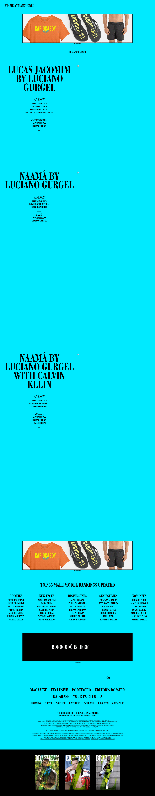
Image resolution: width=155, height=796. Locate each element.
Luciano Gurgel (39, 126)
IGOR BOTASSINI (16, 603)
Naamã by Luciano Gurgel (39, 180)
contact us (118, 703)
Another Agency (39, 106)
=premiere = (39, 123)
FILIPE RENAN (77, 613)
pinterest (74, 703)
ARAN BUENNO (77, 599)
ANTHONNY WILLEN (108, 603)
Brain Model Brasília (39, 204)
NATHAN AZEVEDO (46, 616)
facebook (89, 703)
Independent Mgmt (39, 109)
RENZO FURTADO (16, 606)
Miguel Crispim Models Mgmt (39, 112)
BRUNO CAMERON (77, 609)
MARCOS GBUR (16, 613)
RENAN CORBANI (78, 606)
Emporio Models (39, 207)
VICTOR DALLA (16, 619)
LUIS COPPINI (139, 606)
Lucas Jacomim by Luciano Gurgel (39, 78)
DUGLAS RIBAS (46, 613)
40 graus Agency (39, 103)
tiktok (49, 703)
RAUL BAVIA (108, 616)
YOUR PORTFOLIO (87, 696)
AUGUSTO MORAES (47, 599)
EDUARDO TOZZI (16, 599)
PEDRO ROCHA (16, 609)
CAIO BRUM (46, 603)
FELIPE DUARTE (77, 616)
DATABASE (61, 696)
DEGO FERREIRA (108, 613)
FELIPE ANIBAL (139, 619)
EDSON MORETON (15, 616)
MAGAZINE (38, 690)
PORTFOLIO (81, 690)
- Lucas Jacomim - (39, 120)
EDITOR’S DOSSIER (110, 690)
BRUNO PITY (108, 606)
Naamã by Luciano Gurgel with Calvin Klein (39, 371)
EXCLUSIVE (59, 690)
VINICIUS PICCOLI (139, 603)
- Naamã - (39, 214)
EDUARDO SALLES (108, 619)
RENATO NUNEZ (108, 609)
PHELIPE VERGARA (77, 603)
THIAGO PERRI (139, 599)
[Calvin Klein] (39, 423)
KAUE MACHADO (47, 619)
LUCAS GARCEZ (139, 609)
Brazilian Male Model (19, 6)
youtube (60, 703)
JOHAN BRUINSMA (77, 619)
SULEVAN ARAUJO (108, 599)
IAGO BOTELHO (139, 616)
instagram (36, 703)
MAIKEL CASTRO (139, 613)
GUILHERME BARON (46, 606)
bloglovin (103, 703)
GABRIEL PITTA (46, 609)
